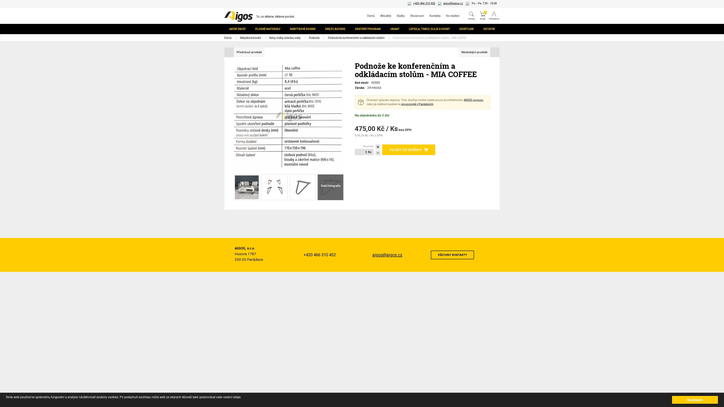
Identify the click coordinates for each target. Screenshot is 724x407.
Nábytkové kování (250, 37)
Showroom (417, 16)
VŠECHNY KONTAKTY (452, 255)
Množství (368, 146)
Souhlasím (695, 400)
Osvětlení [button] (466, 29)
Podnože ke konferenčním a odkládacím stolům (356, 37)
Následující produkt (474, 52)
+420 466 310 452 (424, 3)
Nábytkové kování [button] (302, 29)
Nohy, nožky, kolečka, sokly (285, 37)
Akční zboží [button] (237, 29)
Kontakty (435, 16)
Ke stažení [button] (452, 16)
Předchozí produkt (249, 52)
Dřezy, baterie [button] (335, 29)
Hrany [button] (394, 29)
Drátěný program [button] (368, 29)
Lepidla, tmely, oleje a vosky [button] (429, 29)
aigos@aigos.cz (453, 3)
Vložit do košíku (405, 150)
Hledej (471, 19)
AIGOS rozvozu (473, 100)
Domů (371, 16)
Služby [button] (401, 16)
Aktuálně (385, 16)
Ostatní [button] (489, 29)
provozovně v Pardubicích (417, 104)
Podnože (314, 37)
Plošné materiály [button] (267, 29)
